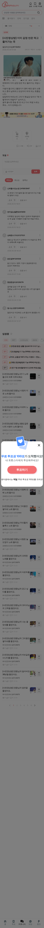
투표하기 (22, 469)
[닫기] (39, 445)
